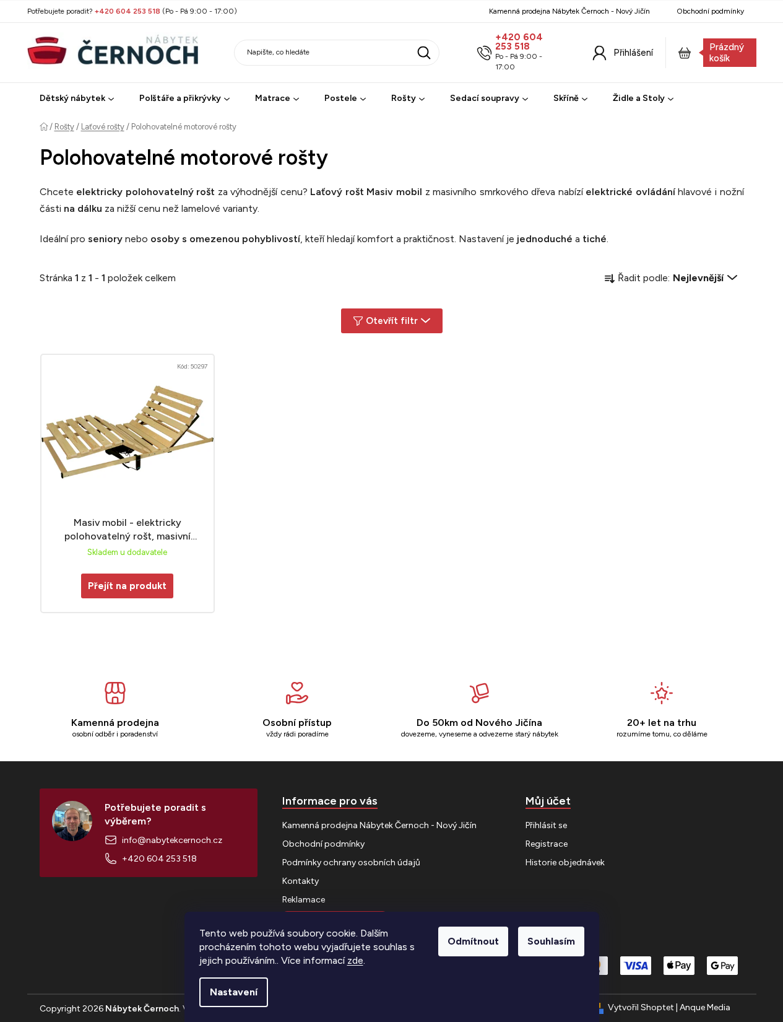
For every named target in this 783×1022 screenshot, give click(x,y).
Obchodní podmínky (710, 11)
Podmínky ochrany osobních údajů (351, 862)
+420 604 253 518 (519, 42)
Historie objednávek (565, 862)
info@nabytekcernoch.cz (172, 840)
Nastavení (233, 992)
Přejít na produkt (127, 586)
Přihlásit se (546, 825)
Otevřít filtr (392, 320)
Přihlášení (633, 52)
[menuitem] (76, 99)
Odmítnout (473, 941)
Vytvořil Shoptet (641, 1007)
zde (355, 960)
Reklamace (303, 899)
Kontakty (300, 881)
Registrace (547, 844)
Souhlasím (551, 941)
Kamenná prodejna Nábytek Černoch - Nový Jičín (569, 11)
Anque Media (705, 1007)
